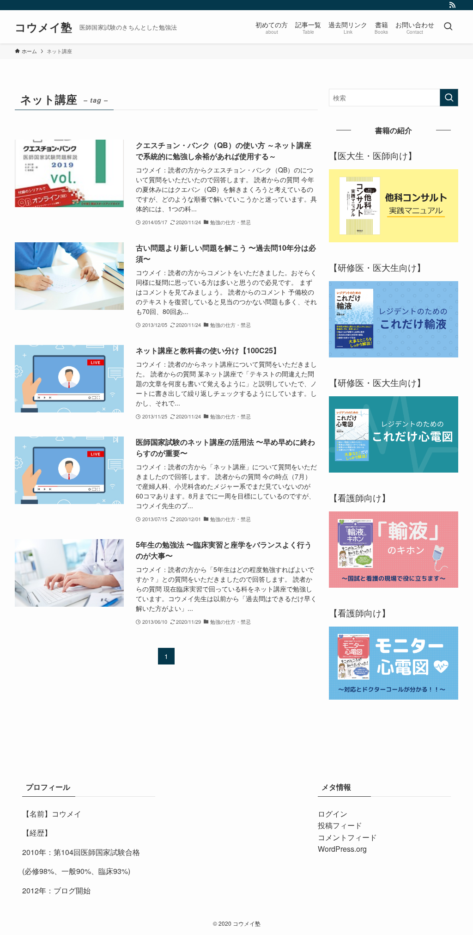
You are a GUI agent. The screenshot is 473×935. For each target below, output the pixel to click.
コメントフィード (347, 837)
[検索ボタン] (448, 26)
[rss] (452, 5)
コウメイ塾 (43, 26)
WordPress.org (342, 848)
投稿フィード (340, 825)
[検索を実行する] (449, 97)
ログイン (332, 813)
